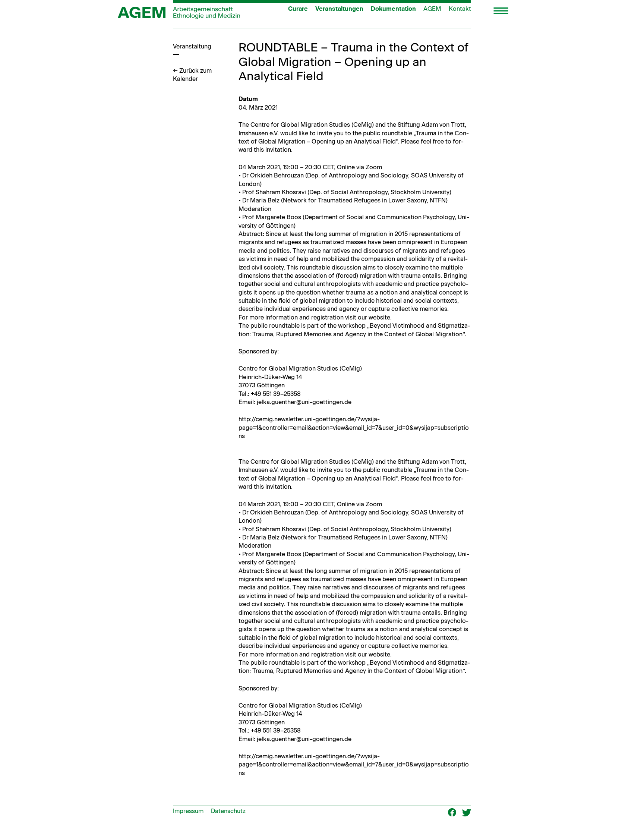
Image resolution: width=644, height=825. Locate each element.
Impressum (188, 811)
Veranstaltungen (339, 8)
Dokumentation (393, 8)
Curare (298, 8)
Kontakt (460, 8)
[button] (500, 11)
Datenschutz (228, 811)
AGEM (432, 8)
